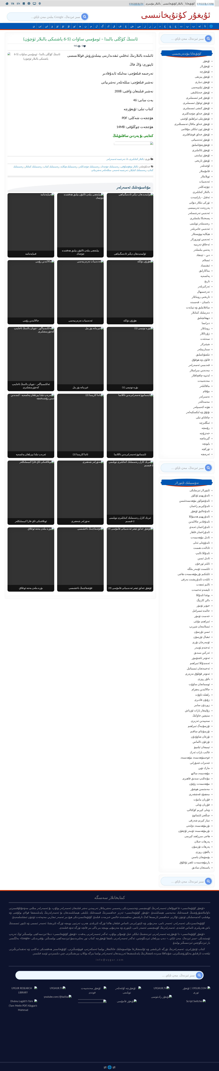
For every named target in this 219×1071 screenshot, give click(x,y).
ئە (199, 26)
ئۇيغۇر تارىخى (202, 161)
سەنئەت (205, 339)
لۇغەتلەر (205, 166)
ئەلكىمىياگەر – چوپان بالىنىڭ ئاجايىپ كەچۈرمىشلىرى (31, 386)
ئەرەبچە (205, 454)
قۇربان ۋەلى (203, 805)
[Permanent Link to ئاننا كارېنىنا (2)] (80, 426)
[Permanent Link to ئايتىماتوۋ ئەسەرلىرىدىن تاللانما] (130, 426)
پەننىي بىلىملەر (202, 250)
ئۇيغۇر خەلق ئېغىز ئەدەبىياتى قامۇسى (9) (130, 588)
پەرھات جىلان (202, 841)
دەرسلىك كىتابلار (200, 312)
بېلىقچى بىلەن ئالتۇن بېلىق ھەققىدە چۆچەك (80, 252)
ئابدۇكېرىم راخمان (200, 506)
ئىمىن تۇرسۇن (202, 632)
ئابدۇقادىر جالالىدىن (199, 522)
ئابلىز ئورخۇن (202, 563)
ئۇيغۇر (206, 61)
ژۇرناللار (205, 333)
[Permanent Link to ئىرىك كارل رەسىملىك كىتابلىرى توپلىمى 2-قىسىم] (130, 493)
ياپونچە (206, 444)
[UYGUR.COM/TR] (12, 4)
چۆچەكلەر (204, 187)
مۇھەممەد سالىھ (200, 773)
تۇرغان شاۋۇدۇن (200, 737)
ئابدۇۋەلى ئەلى (201, 543)
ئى (39, 26)
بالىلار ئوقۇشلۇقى (129, 167)
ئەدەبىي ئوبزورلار (200, 239)
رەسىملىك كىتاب (51, 167)
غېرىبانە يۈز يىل (80, 387)
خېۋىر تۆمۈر (203, 605)
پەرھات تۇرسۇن (201, 847)
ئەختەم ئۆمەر (202, 647)
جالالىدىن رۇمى (31, 321)
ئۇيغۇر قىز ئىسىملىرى (198, 98)
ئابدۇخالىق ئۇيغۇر (200, 511)
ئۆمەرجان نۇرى (201, 642)
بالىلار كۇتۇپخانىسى (173, 4)
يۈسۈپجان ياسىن (200, 857)
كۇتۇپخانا (190, 4)
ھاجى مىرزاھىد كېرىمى (197, 836)
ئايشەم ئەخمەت (201, 590)
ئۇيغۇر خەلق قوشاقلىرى (196, 134)
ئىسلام (206, 260)
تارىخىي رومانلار (201, 297)
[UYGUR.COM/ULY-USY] (29, 3)
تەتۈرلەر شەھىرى (80, 521)
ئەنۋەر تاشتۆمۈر (201, 658)
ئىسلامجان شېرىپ (199, 626)
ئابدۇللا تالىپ (203, 553)
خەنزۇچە (205, 433)
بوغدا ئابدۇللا (203, 595)
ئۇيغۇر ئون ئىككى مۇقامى (195, 129)
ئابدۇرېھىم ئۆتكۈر (200, 495)
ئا (205, 26)
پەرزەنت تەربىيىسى (199, 208)
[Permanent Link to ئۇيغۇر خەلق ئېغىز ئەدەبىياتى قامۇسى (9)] (130, 559)
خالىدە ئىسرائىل (201, 611)
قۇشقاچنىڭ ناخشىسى (80, 588)
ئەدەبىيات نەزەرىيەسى (80, 321)
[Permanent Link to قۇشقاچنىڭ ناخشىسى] (80, 559)
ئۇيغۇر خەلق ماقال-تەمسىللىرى (192, 124)
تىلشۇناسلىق (203, 354)
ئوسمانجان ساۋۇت (199, 684)
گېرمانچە (205, 438)
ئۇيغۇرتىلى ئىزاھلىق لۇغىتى (195, 119)
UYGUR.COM (205, 3)
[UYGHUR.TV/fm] (40, 4)
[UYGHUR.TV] (34, 4)
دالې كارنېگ (203, 600)
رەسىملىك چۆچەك (110, 167)
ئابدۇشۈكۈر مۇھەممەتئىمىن (194, 501)
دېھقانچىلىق (203, 318)
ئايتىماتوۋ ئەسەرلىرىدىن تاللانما (130, 454)
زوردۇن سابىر (202, 705)
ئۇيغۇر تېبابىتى (202, 155)
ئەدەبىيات (204, 181)
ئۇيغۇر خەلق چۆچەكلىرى (196, 113)
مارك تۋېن (204, 768)
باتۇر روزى (204, 679)
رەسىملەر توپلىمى (200, 223)
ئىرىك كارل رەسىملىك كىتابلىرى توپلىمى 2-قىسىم (130, 520)
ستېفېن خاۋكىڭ (201, 715)
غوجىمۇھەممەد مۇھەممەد (195, 757)
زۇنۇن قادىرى (202, 700)
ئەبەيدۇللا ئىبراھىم (200, 663)
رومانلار (205, 328)
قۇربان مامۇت (202, 799)
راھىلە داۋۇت (202, 695)
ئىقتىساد (205, 265)
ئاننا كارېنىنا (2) (80, 454)
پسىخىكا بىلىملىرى (200, 218)
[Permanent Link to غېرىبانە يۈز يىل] (80, 359)
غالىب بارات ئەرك (200, 752)
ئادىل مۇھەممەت (200, 537)
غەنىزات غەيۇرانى (200, 763)
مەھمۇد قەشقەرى (199, 794)
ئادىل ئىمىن (204, 558)
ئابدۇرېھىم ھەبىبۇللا (199, 516)
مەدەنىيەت (204, 381)
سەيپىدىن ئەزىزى (200, 721)
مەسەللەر (204, 402)
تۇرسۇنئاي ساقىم (200, 731)
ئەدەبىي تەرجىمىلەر (199, 213)
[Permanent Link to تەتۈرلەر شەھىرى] (80, 493)
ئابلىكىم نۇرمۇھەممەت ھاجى (194, 574)
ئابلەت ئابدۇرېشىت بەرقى (195, 579)
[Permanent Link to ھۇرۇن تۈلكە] (130, 292)
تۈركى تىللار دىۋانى (199, 202)
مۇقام (206, 391)
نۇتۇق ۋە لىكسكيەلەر (198, 412)
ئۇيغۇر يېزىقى (202, 77)
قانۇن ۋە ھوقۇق (201, 360)
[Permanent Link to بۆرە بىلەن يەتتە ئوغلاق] (31, 559)
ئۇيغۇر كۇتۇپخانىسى (175, 15)
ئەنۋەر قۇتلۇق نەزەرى (197, 674)
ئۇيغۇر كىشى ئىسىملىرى (196, 108)
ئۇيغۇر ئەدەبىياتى (200, 140)
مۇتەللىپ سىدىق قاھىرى (196, 778)
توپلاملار (205, 176)
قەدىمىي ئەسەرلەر (199, 365)
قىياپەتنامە (30, 254)
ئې (46, 26)
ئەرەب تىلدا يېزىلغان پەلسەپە (31, 454)
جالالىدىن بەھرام (201, 689)
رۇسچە (206, 428)
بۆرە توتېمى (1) (130, 387)
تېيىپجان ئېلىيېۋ (202, 747)
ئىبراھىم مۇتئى (202, 621)
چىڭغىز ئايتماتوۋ (201, 815)
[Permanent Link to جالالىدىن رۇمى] (31, 292)
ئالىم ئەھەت (203, 584)
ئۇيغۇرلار (205, 66)
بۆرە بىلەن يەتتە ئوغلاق (31, 588)
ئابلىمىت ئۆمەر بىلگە (198, 569)
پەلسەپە (205, 276)
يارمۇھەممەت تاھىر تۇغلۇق (194, 862)
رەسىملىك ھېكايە (69, 167)
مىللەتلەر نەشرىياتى (101, 170)
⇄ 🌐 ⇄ (109, 1067)
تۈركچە (206, 449)
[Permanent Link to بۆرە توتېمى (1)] (130, 359)
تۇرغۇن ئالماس (201, 742)
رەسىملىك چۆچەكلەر (89, 167)
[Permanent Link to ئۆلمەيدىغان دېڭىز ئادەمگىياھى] (130, 225)
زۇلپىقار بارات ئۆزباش (197, 710)
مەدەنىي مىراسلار (200, 370)
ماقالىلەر (205, 386)
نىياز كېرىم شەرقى (199, 820)
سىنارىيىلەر (203, 349)
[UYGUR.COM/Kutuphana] (24, 4)
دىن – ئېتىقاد (203, 255)
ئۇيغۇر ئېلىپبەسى (200, 87)
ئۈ (57, 26)
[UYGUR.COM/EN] (18, 4)
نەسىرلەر (204, 396)
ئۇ (69, 26)
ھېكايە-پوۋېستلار (201, 234)
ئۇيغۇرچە (205, 71)
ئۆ (63, 26)
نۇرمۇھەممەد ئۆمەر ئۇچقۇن (194, 831)
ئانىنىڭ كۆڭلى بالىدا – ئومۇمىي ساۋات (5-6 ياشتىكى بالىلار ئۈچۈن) (80, 39)
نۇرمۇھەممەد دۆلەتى (198, 826)
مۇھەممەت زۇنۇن (199, 784)
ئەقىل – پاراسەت (200, 197)
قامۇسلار (204, 171)
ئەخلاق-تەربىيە (202, 244)
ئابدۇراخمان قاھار (200, 532)
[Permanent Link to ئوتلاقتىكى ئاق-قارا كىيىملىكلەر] (31, 493)
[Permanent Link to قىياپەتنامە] (31, 225)
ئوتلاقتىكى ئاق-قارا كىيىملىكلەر (31, 521)
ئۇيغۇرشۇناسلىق (201, 145)
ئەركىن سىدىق (202, 653)
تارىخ (207, 281)
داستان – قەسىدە (200, 302)
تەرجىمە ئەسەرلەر (116, 159)
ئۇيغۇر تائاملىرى (201, 150)
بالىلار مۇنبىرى (153, 4)
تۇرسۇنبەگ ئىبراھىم (199, 726)
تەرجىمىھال (203, 292)
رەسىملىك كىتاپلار (137, 170)
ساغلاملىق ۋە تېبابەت (198, 307)
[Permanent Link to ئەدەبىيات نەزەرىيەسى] (80, 292)
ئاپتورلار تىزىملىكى (200, 490)
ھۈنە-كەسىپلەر (201, 407)
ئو (74, 26)
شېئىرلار (205, 344)
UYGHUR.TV (136, 3)
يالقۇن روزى (203, 852)
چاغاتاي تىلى (203, 417)
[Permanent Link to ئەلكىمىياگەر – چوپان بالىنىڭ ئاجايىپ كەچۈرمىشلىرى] (31, 359)
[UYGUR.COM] (7, 4)
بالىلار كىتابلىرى (136, 159)
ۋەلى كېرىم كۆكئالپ (198, 810)
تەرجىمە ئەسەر (120, 170)
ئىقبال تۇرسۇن (201, 637)
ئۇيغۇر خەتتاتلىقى (200, 92)
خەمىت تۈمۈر (202, 616)
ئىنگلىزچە (204, 423)
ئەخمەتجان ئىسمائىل (198, 668)
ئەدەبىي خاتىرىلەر (200, 229)
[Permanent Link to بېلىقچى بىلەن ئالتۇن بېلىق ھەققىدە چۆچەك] (80, 225)
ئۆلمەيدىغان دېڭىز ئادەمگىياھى (130, 254)
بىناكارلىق (204, 271)
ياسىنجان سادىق (201, 867)
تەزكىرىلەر (204, 286)
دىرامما (206, 323)
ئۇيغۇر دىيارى (202, 82)
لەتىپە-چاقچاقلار (201, 375)
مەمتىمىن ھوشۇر (200, 789)
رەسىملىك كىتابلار (33, 167)
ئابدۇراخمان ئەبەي (199, 527)
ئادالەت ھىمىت (201, 548)
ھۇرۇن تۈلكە (130, 321)
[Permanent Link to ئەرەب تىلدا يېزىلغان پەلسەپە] (31, 426)
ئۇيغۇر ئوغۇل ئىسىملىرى (196, 103)
